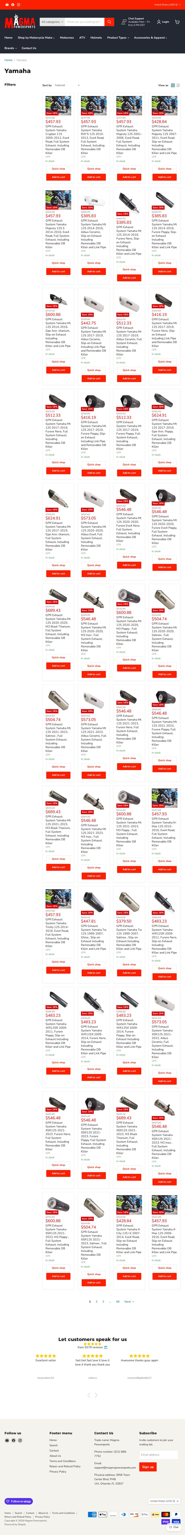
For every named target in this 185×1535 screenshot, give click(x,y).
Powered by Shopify (15, 1524)
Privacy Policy (58, 1471)
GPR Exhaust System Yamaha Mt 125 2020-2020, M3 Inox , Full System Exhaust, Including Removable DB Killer (93, 637)
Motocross (67, 38)
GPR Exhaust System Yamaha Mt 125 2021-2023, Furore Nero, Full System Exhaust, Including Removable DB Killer (128, 729)
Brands (10, 48)
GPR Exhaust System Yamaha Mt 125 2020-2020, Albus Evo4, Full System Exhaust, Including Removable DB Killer (93, 536)
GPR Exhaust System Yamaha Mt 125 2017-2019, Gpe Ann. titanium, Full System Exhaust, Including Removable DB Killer (58, 536)
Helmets (96, 38)
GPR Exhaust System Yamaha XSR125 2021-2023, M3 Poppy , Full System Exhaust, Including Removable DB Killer (57, 1239)
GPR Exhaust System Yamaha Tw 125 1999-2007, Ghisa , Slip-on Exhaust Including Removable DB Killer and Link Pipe (93, 937)
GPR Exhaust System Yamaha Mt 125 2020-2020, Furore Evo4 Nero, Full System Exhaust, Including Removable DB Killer (128, 527)
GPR (48, 156)
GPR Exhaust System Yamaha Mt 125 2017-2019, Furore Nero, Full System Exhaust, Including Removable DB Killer (58, 433)
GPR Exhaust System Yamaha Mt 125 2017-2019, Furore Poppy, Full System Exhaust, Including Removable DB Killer (128, 435)
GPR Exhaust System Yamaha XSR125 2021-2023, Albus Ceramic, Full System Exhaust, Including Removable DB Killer (162, 1042)
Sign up (148, 1467)
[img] (92, 1344)
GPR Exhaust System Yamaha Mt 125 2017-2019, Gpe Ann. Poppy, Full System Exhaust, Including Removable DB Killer (164, 433)
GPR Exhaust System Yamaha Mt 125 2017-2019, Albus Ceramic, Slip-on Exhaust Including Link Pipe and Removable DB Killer (93, 341)
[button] (164, 22)
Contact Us (29, 48)
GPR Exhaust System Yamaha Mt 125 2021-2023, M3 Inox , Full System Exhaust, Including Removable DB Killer (93, 838)
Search (54, 1445)
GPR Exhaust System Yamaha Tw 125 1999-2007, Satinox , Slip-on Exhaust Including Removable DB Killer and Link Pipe (129, 937)
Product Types (117, 38)
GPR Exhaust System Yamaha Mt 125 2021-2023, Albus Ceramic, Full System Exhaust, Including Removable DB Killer (93, 737)
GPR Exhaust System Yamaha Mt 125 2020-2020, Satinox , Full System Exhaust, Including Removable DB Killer (164, 637)
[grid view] (172, 85)
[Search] (109, 22)
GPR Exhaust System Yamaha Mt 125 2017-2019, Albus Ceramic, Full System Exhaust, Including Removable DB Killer (129, 341)
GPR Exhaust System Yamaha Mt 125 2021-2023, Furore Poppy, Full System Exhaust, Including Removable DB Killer (164, 731)
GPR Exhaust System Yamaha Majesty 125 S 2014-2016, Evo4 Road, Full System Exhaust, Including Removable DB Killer (57, 234)
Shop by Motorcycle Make (35, 38)
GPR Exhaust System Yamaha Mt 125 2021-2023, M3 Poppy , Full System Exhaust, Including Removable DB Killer (128, 832)
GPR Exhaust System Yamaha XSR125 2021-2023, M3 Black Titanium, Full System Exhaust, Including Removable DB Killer (127, 1138)
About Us (55, 1456)
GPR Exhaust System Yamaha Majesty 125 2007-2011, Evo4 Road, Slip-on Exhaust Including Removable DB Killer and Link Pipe (164, 139)
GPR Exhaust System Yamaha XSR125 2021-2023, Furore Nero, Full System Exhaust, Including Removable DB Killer (58, 1136)
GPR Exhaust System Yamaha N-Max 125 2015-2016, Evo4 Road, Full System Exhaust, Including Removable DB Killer (164, 832)
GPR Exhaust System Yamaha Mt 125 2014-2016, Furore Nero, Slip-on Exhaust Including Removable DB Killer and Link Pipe (128, 240)
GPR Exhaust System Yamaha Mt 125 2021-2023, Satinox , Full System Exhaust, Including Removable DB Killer (58, 737)
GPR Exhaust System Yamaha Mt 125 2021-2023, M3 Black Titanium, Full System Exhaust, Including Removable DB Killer (58, 830)
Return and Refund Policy (65, 1466)
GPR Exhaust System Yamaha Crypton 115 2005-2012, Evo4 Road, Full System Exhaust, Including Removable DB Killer (57, 139)
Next (128, 1302)
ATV (82, 38)
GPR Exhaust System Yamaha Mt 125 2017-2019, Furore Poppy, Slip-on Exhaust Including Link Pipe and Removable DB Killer (93, 435)
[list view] (177, 85)
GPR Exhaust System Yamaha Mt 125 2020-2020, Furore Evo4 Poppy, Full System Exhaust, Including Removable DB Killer (164, 529)
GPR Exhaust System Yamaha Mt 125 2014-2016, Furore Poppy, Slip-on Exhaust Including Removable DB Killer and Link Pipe (164, 234)
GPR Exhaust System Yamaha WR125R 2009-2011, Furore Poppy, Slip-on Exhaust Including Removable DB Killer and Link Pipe (58, 1033)
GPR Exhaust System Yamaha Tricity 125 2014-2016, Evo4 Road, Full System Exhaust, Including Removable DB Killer (57, 932)
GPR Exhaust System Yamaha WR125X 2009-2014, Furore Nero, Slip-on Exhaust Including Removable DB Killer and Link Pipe (93, 1040)
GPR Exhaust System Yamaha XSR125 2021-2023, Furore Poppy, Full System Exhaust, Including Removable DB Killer (93, 1138)
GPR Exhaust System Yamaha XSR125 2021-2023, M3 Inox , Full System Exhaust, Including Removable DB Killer (163, 1144)
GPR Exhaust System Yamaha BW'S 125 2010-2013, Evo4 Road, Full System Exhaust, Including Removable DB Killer (92, 139)
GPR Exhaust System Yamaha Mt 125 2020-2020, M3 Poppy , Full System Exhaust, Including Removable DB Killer (128, 630)
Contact (54, 1450)
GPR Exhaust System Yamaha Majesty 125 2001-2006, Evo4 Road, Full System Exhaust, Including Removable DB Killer (129, 139)
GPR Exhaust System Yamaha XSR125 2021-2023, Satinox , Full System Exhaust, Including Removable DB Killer (94, 1245)
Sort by (47, 85)
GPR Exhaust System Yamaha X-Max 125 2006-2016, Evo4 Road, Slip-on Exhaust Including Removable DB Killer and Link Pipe (164, 1239)
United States (166, 4)
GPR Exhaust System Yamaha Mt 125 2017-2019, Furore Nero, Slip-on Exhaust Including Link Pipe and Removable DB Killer (164, 332)
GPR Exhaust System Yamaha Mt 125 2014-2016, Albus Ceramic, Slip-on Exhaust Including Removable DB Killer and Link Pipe (93, 234)
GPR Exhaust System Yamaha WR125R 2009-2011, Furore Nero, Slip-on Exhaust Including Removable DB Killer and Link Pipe (164, 939)
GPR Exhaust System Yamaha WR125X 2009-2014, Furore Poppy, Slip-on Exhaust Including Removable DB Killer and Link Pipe (128, 1033)
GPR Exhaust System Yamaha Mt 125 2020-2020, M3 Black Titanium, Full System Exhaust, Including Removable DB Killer (58, 628)
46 (118, 1302)
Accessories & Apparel (149, 38)
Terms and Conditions (63, 1461)
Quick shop (58, 168)
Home (8, 38)
